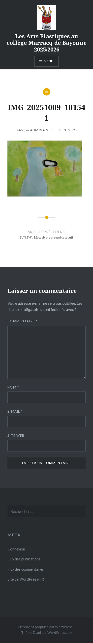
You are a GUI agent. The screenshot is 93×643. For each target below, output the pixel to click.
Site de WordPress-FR (26, 579)
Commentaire (22, 321)
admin (36, 130)
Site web (15, 436)
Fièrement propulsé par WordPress (45, 627)
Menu (49, 61)
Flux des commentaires (26, 569)
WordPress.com (59, 632)
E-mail (15, 411)
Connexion (16, 549)
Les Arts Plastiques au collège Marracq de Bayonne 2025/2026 (47, 42)
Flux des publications (24, 559)
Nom (13, 387)
